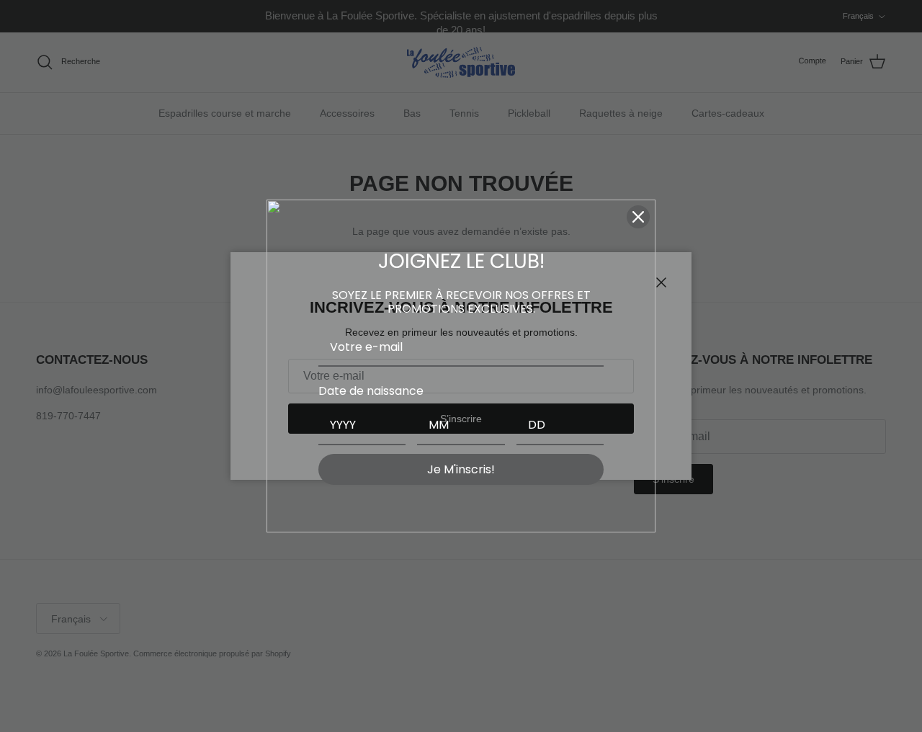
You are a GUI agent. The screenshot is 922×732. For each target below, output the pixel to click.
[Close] (638, 217)
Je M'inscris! (461, 469)
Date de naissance (371, 391)
